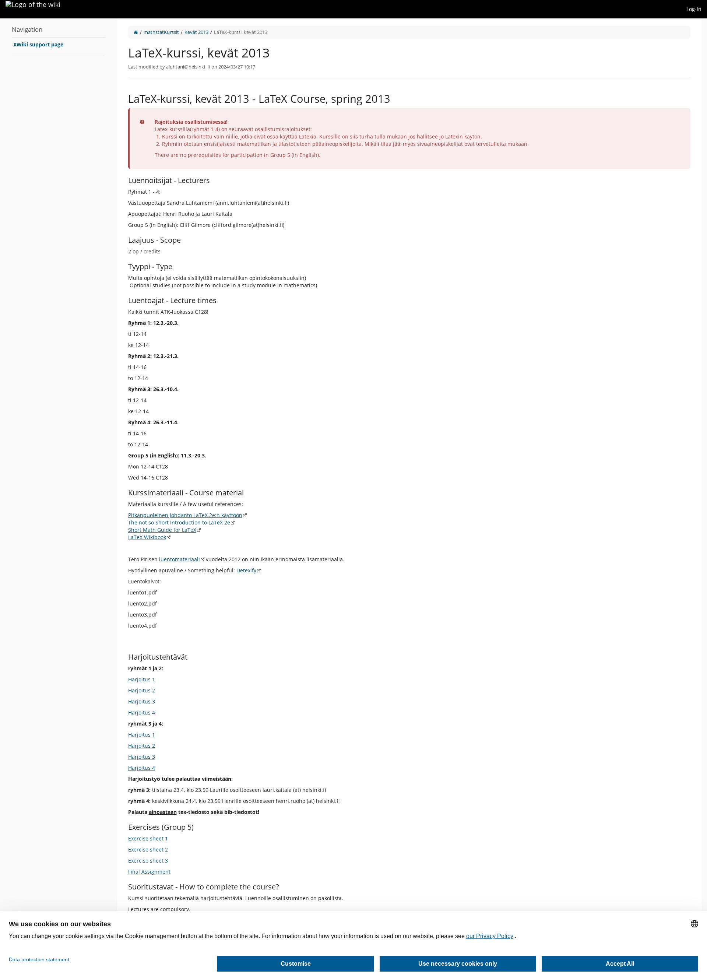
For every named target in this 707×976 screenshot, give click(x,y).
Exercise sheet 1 (148, 838)
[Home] (136, 32)
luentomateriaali (179, 559)
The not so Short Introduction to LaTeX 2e (179, 522)
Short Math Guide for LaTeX (162, 529)
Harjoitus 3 (141, 701)
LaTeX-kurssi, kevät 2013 (240, 32)
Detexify (246, 570)
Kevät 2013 (196, 32)
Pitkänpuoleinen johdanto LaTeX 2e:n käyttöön (185, 515)
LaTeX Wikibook (147, 537)
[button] (111, 490)
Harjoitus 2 (141, 690)
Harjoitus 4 (141, 712)
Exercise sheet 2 (148, 849)
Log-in (693, 9)
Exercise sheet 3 (148, 860)
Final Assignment (149, 871)
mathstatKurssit (161, 32)
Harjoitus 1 (141, 679)
